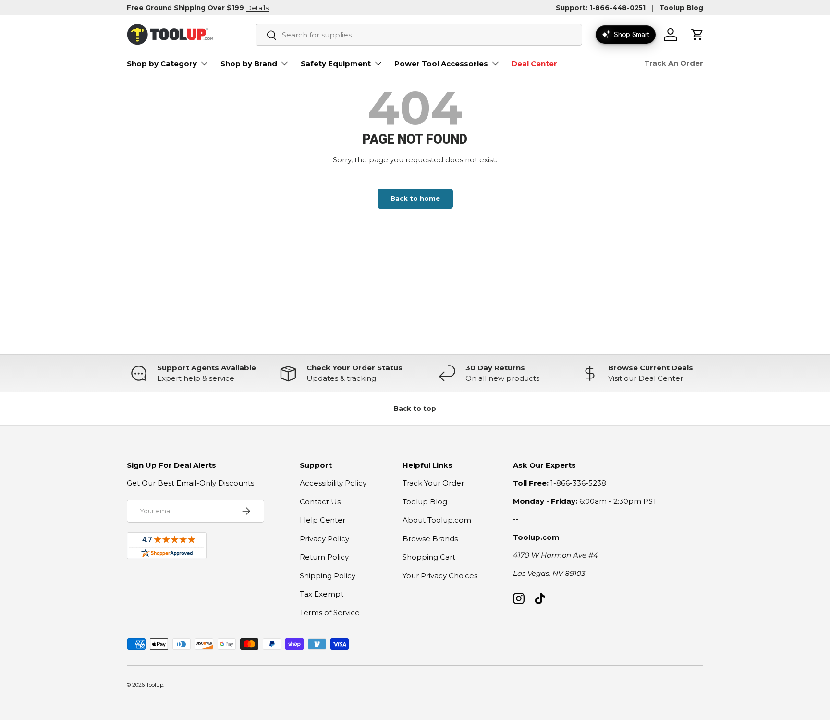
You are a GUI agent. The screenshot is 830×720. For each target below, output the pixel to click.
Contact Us (320, 501)
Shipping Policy (327, 575)
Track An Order (673, 63)
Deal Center (534, 63)
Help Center (322, 520)
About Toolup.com (437, 520)
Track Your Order (433, 483)
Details (257, 8)
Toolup (154, 685)
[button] (697, 34)
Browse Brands (430, 538)
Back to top (415, 408)
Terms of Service (330, 612)
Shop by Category (162, 63)
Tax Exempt (321, 593)
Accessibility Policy (333, 483)
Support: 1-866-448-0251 (601, 8)
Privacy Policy (324, 538)
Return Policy (324, 556)
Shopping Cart (429, 556)
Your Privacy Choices (440, 575)
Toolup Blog (681, 8)
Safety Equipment (336, 63)
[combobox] (419, 35)
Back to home (415, 198)
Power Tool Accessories (441, 63)
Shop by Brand (248, 63)
